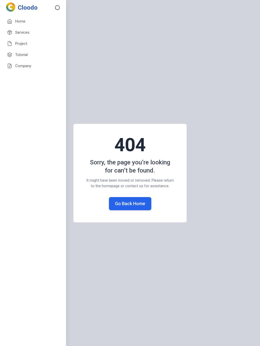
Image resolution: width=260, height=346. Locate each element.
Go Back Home (130, 203)
